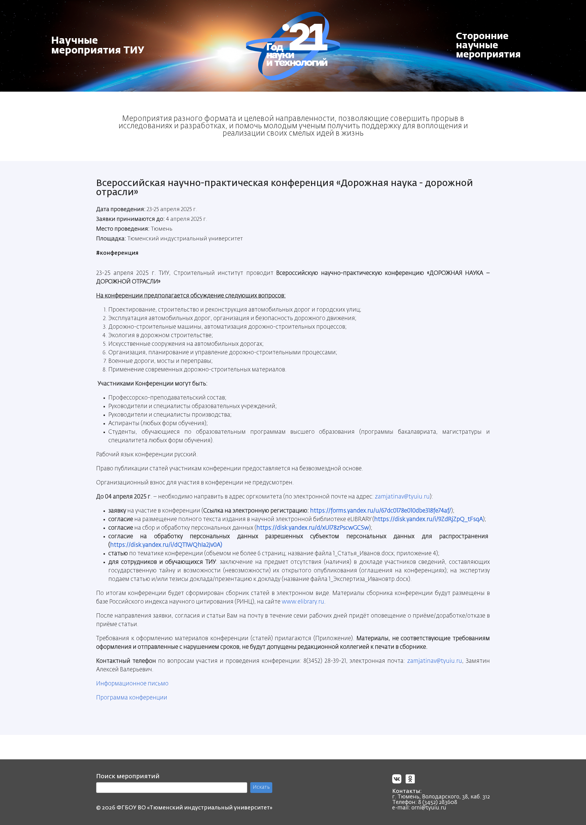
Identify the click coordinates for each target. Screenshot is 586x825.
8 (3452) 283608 (437, 802)
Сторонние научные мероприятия (488, 46)
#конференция (117, 253)
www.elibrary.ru (303, 602)
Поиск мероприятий (128, 776)
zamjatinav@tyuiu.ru (402, 497)
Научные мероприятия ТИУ (97, 46)
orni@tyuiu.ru (428, 808)
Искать (261, 787)
